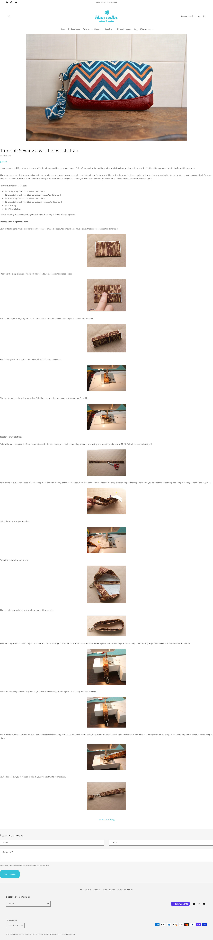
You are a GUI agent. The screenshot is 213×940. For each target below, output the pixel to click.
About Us (96, 889)
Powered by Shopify (30, 934)
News (105, 889)
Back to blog (108, 819)
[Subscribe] (47, 903)
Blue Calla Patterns (17, 934)
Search (88, 889)
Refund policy (43, 934)
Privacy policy (54, 934)
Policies (112, 889)
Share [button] (4, 162)
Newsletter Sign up (125, 889)
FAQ (81, 889)
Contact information (68, 934)
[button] (9, 16)
